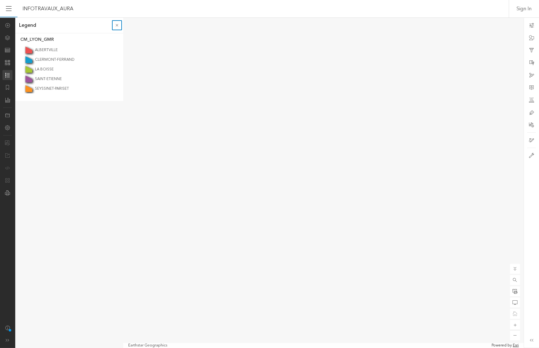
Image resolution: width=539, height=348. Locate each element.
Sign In (524, 8)
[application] (269, 182)
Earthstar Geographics (147, 345)
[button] (515, 280)
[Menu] (8, 8)
